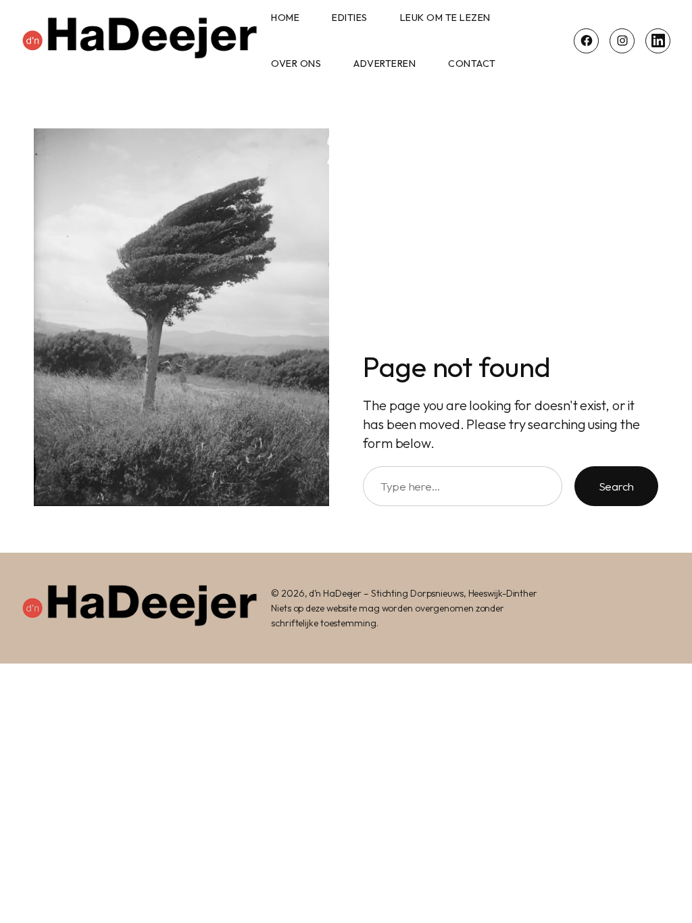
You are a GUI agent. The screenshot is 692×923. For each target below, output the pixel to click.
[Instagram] (622, 40)
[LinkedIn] (657, 40)
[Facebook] (586, 40)
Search (616, 486)
